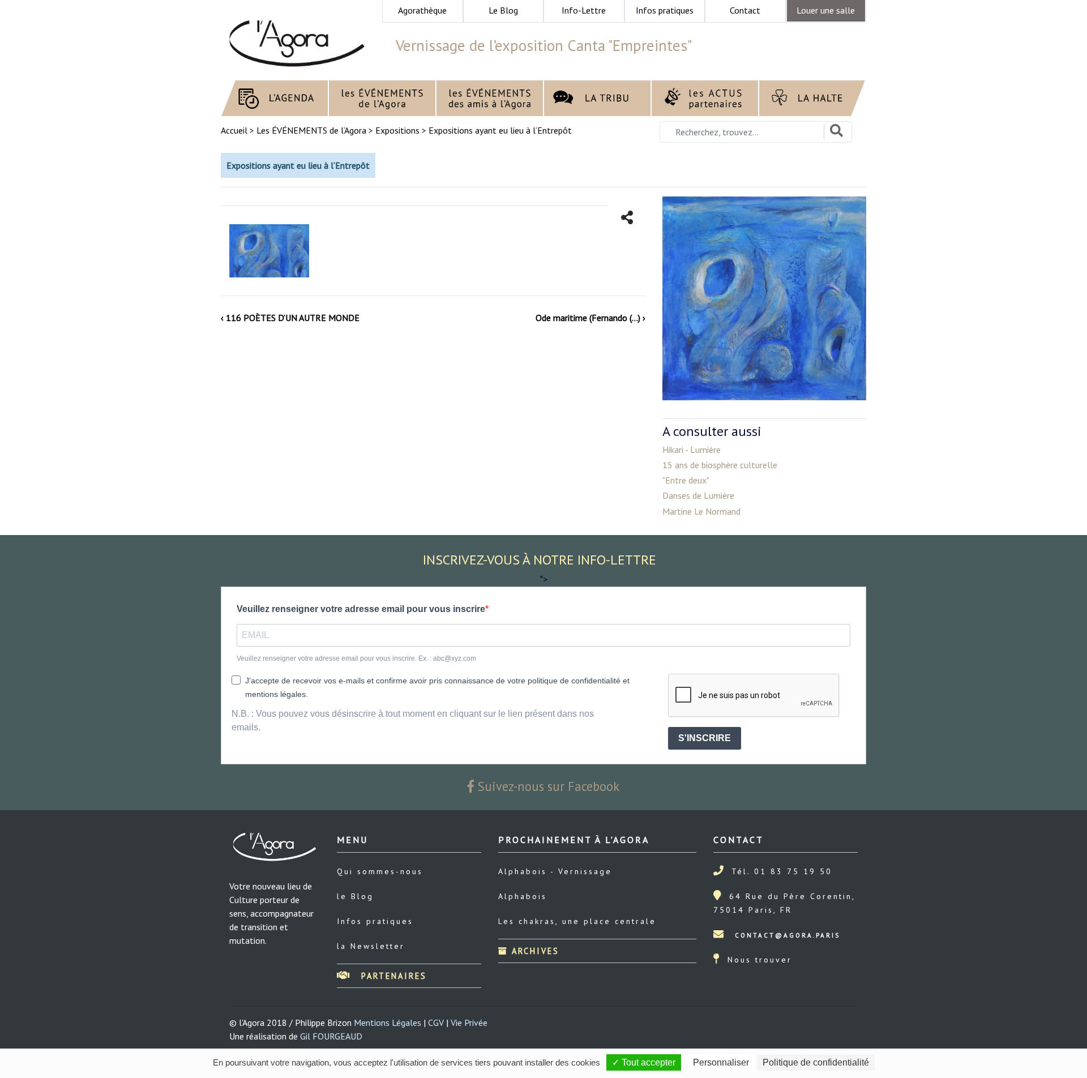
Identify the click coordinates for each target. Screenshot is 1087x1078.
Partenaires (392, 975)
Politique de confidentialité (816, 1062)
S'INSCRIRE (704, 738)
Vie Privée (469, 1022)
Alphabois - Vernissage (555, 871)
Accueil (235, 130)
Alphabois (522, 896)
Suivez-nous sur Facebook (546, 786)
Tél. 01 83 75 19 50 (781, 871)
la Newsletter (371, 946)
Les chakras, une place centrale (577, 921)
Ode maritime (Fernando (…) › (590, 317)
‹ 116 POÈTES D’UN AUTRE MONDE (290, 317)
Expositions (397, 130)
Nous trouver (759, 960)
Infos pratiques (375, 921)
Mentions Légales (387, 1022)
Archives (533, 951)
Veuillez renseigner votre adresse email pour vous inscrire (361, 609)
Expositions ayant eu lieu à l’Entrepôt (500, 130)
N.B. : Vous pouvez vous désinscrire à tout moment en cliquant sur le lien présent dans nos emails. (413, 720)
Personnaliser (721, 1062)
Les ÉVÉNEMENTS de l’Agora (311, 130)
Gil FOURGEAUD (331, 1036)
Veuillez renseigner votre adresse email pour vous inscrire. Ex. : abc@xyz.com (356, 658)
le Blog (355, 896)
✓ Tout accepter (643, 1062)
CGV (436, 1022)
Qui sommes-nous (380, 871)
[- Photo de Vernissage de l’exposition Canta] (269, 250)
